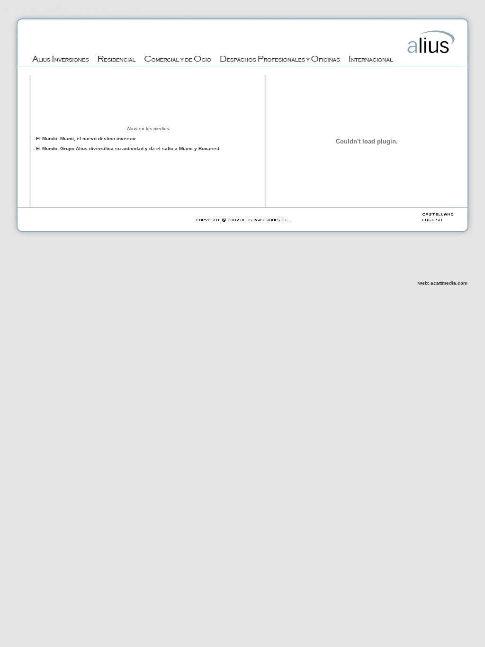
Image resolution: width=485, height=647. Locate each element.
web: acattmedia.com (442, 283)
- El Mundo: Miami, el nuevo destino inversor (84, 138)
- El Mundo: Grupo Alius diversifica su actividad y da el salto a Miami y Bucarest (126, 148)
